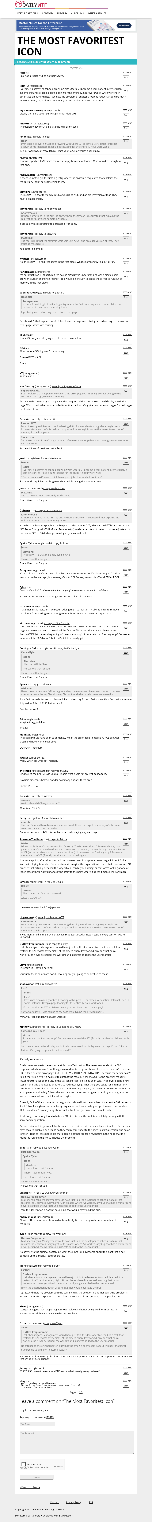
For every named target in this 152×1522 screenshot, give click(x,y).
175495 (50, 1417)
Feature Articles (27, 13)
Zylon (23, 587)
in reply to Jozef (41, 136)
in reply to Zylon (53, 1323)
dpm (22, 684)
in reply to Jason (60, 543)
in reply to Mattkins (45, 233)
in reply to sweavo (42, 796)
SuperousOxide (29, 292)
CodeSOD (47, 13)
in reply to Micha (57, 839)
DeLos (23, 419)
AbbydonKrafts (28, 158)
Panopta (35, 1515)
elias (22, 1147)
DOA (22, 348)
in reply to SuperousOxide (66, 386)
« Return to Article (25, 61)
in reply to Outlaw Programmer (50, 1192)
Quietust (25, 510)
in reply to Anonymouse (48, 208)
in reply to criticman (41, 684)
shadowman (27, 984)
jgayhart (25, 208)
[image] (24, 727)
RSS (91, 1502)
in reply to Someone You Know (64, 1026)
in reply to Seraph (50, 1265)
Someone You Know (31, 839)
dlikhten (25, 335)
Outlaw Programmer (32, 944)
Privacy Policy (73, 1502)
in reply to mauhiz (58, 770)
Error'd (62, 13)
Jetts (22, 72)
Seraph (24, 1192)
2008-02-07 (127, 72)
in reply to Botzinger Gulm (44, 1147)
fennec (24, 136)
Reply (126, 77)
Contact (54, 1502)
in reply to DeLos (53, 881)
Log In (23, 1410)
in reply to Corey (58, 944)
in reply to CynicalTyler (68, 648)
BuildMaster (66, 1515)
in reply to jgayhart (53, 292)
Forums (79, 13)
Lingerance (26, 917)
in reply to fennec (52, 458)
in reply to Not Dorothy (57, 623)
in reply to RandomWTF (45, 419)
